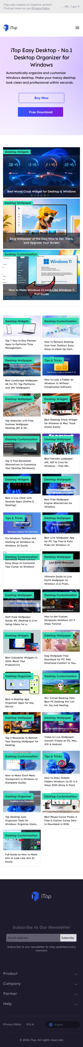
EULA (30, 1024)
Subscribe (67, 937)
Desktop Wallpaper (18, 203)
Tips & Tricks (53, 360)
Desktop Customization (21, 254)
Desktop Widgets (17, 152)
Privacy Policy (12, 1024)
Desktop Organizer (18, 676)
